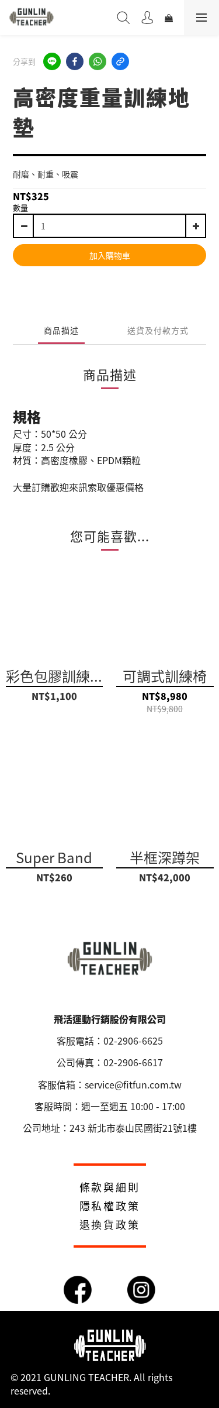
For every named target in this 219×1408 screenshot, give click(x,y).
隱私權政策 (109, 1205)
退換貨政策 (109, 1224)
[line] (52, 61)
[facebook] (75, 61)
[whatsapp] (97, 61)
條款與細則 (109, 1186)
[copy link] (120, 61)
